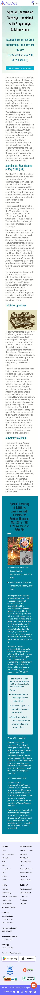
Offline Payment (25, 893)
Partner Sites (6, 869)
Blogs (3, 872)
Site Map (23, 904)
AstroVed (18, 988)
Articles (4, 876)
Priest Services (25, 858)
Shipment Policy (7, 904)
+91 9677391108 (7, 919)
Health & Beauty (25, 880)
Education (23, 876)
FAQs (3, 861)
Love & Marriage (25, 861)
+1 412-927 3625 (7, 939)
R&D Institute (6, 858)
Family (22, 865)
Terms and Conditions (9, 907)
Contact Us (23, 896)
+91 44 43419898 (8, 923)
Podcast (4, 880)
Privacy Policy (6, 893)
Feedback (23, 900)
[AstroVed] (9, 3)
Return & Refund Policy (9, 896)
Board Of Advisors (8, 854)
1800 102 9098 (7, 931)
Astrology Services (26, 850)
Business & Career (26, 869)
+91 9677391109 (7, 948)
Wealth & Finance (25, 872)
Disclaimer (5, 889)
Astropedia (23, 854)
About (4, 850)
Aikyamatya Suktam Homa (20, 68)
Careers (4, 865)
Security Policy (6, 900)
